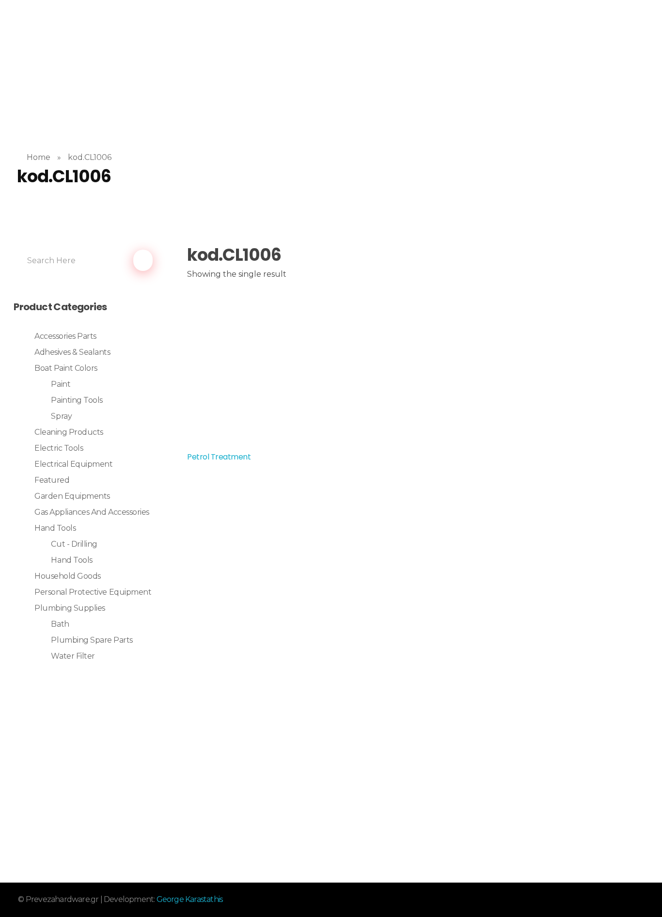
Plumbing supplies (69, 608)
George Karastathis (190, 899)
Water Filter (73, 656)
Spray (61, 416)
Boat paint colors (65, 368)
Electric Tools (58, 448)
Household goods (67, 576)
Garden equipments (72, 496)
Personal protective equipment (92, 592)
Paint (60, 384)
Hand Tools (55, 528)
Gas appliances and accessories (91, 512)
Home (38, 157)
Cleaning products (68, 432)
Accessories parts (65, 336)
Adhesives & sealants (72, 352)
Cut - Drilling (74, 544)
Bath (60, 624)
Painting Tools (76, 400)
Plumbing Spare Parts (91, 640)
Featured (51, 480)
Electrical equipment (73, 464)
